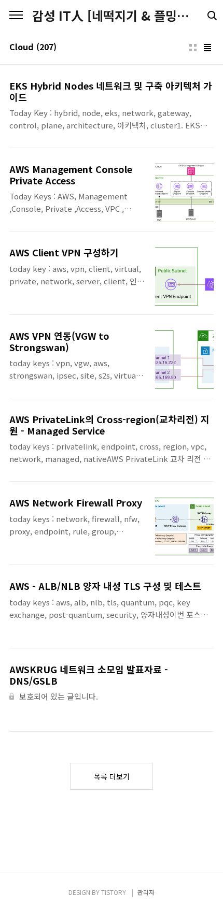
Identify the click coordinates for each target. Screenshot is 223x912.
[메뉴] (16, 15)
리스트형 (207, 47)
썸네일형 (193, 47)
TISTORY (113, 892)
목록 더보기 (112, 776)
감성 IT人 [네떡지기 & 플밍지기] (111, 15)
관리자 (146, 892)
